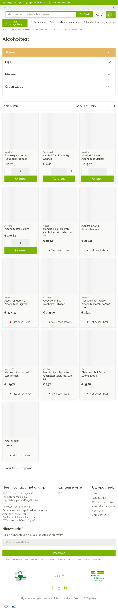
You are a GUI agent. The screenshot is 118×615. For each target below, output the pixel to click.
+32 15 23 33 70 (21, 507)
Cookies (77, 598)
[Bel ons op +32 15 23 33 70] (97, 14)
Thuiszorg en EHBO (19, 79)
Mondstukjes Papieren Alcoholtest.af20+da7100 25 (57, 376)
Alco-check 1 (12, 440)
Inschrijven (59, 553)
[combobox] (41, 14)
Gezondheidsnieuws (103, 502)
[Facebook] (52, 587)
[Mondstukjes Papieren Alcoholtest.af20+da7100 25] (59, 348)
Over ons (97, 493)
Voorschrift (98, 510)
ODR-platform (90, 598)
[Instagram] (59, 587)
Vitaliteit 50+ (19, 65)
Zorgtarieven (99, 515)
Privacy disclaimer (63, 598)
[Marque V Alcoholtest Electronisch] (20, 348)
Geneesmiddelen (19, 93)
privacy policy (101, 559)
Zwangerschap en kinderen (19, 57)
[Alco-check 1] (20, 420)
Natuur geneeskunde (19, 72)
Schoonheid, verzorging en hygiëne (19, 38)
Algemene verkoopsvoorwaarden (36, 598)
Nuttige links (99, 497)
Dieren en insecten (19, 86)
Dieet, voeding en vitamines (19, 48)
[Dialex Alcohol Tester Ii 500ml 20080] (97, 348)
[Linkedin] (65, 587)
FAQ (59, 493)
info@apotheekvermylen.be (32, 510)
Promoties (8, 29)
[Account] (102, 14)
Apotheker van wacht (104, 506)
